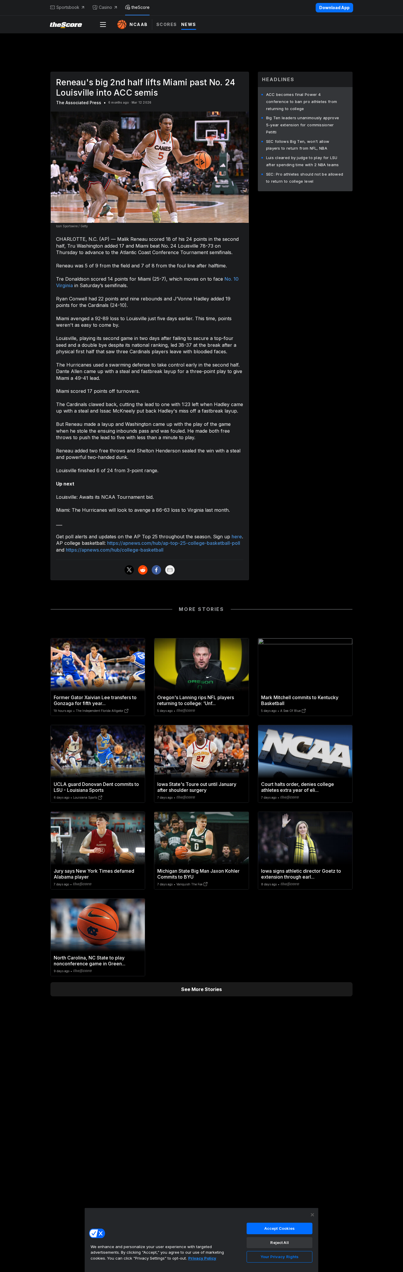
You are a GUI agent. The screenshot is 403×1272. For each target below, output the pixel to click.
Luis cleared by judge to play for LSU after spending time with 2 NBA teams (302, 161)
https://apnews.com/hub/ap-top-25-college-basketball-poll (173, 543)
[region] (201, 1240)
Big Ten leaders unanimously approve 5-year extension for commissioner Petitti (302, 124)
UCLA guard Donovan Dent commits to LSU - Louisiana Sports (96, 787)
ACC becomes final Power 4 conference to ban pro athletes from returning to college (301, 101)
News (188, 24)
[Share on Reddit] (143, 570)
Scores (166, 24)
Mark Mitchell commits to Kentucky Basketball (299, 700)
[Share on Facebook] (156, 570)
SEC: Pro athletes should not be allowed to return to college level (304, 178)
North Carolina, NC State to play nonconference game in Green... (89, 961)
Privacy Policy (202, 1258)
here (237, 536)
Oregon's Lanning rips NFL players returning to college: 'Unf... (195, 700)
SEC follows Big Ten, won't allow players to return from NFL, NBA (298, 145)
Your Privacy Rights (280, 1256)
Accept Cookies (279, 1228)
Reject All (279, 1242)
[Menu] (103, 24)
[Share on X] (129, 570)
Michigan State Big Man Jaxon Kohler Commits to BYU (198, 874)
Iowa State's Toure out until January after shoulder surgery (196, 787)
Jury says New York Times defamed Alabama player (94, 874)
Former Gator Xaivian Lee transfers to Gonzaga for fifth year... (95, 700)
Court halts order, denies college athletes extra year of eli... (297, 787)
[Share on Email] (170, 570)
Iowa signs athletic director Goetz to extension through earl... (301, 874)
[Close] (312, 1215)
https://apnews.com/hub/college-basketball (114, 550)
